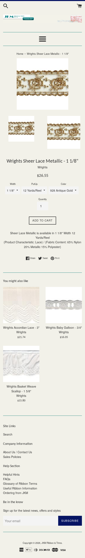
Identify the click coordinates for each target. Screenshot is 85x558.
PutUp (34, 183)
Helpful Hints (11, 474)
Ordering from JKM (15, 493)
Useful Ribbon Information (20, 488)
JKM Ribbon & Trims (51, 542)
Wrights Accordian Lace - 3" (21, 327)
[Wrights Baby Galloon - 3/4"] (64, 305)
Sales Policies (12, 457)
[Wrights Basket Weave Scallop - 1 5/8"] (21, 364)
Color (63, 183)
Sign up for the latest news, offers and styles (32, 510)
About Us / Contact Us (17, 452)
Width (13, 183)
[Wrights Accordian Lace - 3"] (21, 305)
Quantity (42, 199)
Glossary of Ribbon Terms (20, 483)
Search (7, 434)
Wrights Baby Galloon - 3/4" (64, 327)
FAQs (6, 479)
